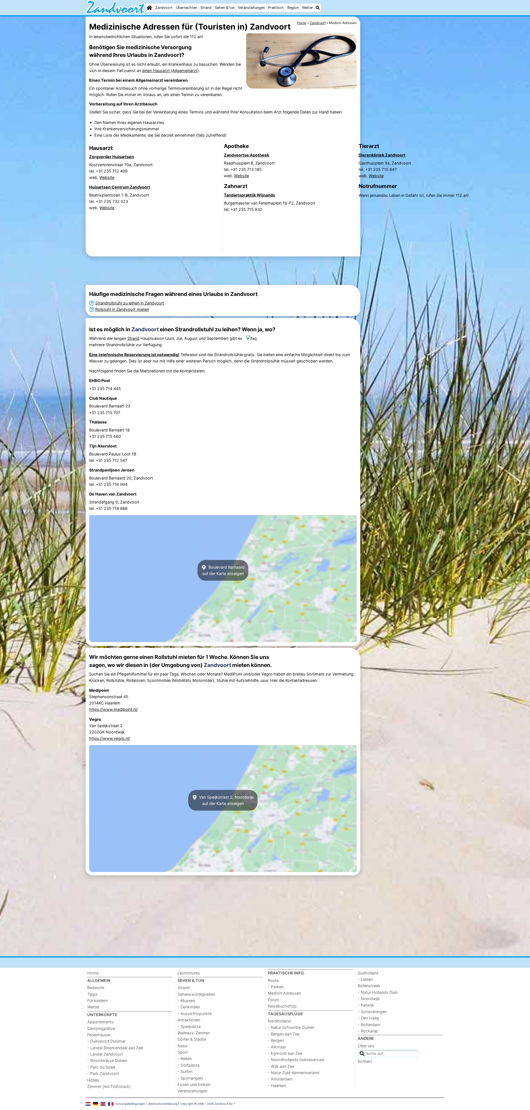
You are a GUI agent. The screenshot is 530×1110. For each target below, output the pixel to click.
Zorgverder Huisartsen (111, 156)
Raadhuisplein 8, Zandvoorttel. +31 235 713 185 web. (249, 169)
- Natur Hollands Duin (378, 992)
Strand (205, 8)
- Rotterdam (369, 1024)
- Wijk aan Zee (281, 1066)
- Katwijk (366, 1005)
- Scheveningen (372, 1011)
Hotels (93, 1080)
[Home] (149, 8)
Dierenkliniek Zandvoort (382, 155)
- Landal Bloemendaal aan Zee (115, 1047)
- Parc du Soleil (101, 1067)
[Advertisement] (223, 270)
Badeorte (95, 987)
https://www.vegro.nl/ (109, 738)
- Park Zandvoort (103, 1073)
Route (273, 980)
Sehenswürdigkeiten (196, 994)
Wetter (307, 8)
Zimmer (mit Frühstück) (109, 1086)
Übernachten (186, 8)
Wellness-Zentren (193, 1032)
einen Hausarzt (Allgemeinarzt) (170, 70)
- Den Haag (368, 1018)
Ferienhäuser (99, 1034)
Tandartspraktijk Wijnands (249, 195)
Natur (182, 1045)
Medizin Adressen (284, 993)
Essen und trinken (193, 1084)
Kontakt (365, 1061)
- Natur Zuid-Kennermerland (293, 1072)
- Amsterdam (280, 1079)
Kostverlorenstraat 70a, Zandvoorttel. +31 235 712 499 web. (121, 171)
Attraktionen (188, 1020)
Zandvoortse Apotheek (246, 155)
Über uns (366, 1045)
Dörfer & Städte (191, 1039)
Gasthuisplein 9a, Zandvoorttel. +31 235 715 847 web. (385, 169)
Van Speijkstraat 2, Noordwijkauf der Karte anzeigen (226, 800)
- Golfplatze (188, 1065)
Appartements (100, 1021)
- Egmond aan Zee (285, 1053)
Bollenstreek (369, 985)
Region (293, 8)
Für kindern (97, 1000)
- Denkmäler (188, 1007)
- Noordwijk (369, 998)
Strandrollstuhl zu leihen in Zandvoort (129, 303)
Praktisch (276, 8)
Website (106, 177)
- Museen (186, 1000)
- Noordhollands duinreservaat (296, 1059)
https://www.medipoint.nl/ (113, 709)
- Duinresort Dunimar (106, 1041)
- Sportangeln (190, 1078)
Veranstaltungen (251, 8)
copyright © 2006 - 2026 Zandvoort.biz (207, 1103)
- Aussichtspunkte (194, 1013)
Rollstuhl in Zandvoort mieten (122, 309)
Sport (182, 1052)
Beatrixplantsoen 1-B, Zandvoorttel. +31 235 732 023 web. (119, 201)
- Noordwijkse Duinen (107, 1060)
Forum (273, 999)
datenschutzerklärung (162, 1103)
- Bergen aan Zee (284, 1034)
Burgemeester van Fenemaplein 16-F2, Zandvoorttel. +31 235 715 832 (269, 206)
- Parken (275, 986)
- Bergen (276, 1040)
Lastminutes (188, 973)
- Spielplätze (189, 1026)
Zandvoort (164, 8)
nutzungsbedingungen (130, 1103)
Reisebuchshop (282, 1006)
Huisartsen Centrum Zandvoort (119, 187)
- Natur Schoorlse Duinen (291, 1027)
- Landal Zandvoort (105, 1054)
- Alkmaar (277, 1047)
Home (93, 973)
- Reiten (184, 1058)
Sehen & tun (225, 8)
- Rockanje (368, 1031)
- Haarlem (277, 1085)
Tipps (92, 994)
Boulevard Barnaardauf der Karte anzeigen (223, 570)
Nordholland (279, 1021)
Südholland (368, 973)
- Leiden (365, 979)
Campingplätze (101, 1028)
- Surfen (184, 1071)
